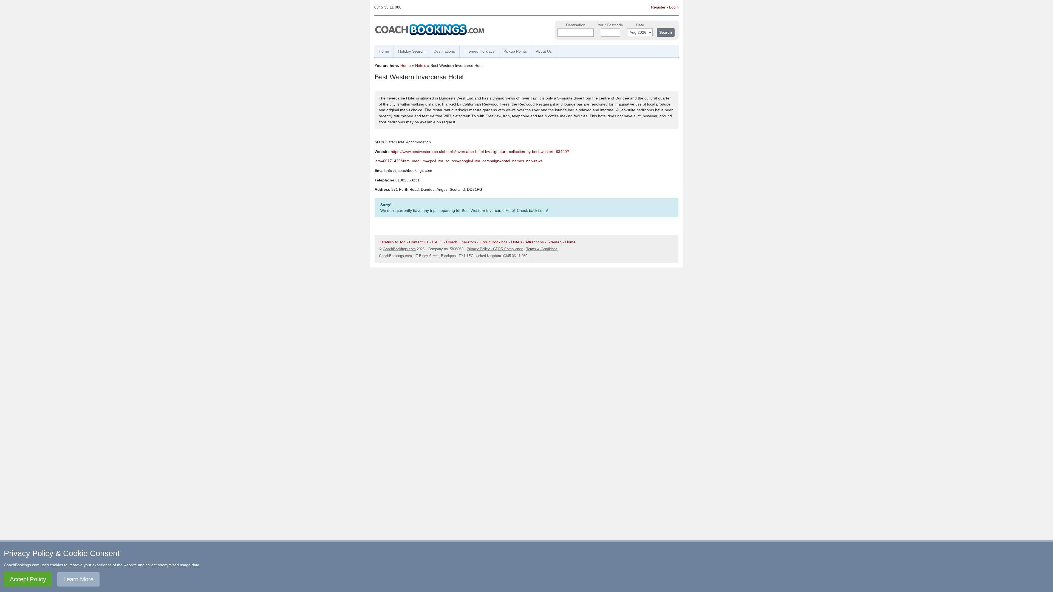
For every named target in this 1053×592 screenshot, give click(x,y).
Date (640, 25)
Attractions (534, 242)
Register (658, 7)
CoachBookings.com (399, 249)
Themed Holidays (479, 51)
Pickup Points (515, 51)
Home (384, 51)
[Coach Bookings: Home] (429, 29)
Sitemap (554, 242)
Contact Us (418, 242)
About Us (544, 51)
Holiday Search (411, 51)
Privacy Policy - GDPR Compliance (495, 249)
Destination (575, 25)
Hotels (420, 65)
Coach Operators (461, 242)
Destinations (444, 51)
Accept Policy (28, 579)
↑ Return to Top (392, 242)
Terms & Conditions (541, 249)
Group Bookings (494, 242)
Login (674, 7)
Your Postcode (610, 25)
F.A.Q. (437, 242)
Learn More (78, 579)
